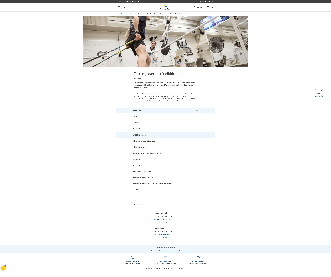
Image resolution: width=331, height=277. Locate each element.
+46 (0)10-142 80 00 (132, 261)
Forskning (125, 13)
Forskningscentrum (135, 13)
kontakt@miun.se (166, 261)
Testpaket (318, 93)
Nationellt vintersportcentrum (151, 13)
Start (119, 13)
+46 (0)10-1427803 (160, 222)
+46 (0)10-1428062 (160, 237)
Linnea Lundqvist (161, 213)
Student (121, 1)
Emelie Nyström (160, 228)
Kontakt (158, 268)
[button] (3, 268)
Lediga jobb (149, 268)
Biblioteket (128, 1)
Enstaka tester (319, 96)
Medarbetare (135, 1)
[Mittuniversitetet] (165, 7)
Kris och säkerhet (198, 261)
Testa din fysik (165, 13)
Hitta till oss (168, 268)
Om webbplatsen (180, 268)
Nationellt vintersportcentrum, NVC (169, 251)
